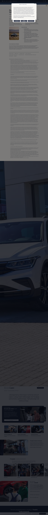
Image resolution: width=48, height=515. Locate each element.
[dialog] (24, 257)
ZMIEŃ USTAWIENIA (24, 21)
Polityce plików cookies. (21, 17)
